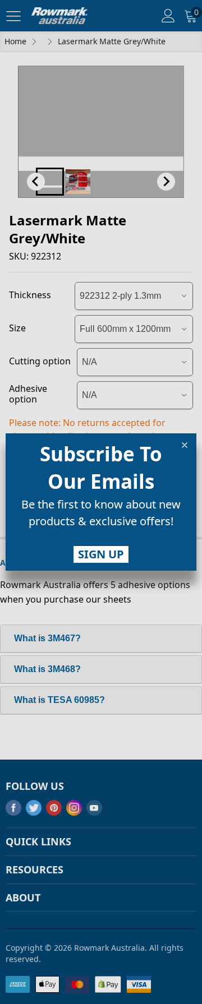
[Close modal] (185, 445)
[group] (101, 515)
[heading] (101, 467)
